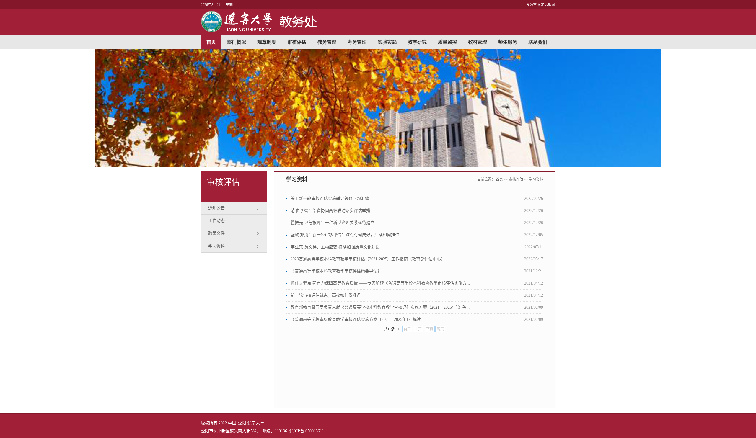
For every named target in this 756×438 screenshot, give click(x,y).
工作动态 (216, 220)
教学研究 (417, 42)
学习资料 (216, 246)
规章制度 (266, 42)
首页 (211, 42)
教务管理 (326, 42)
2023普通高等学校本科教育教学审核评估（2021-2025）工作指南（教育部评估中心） (368, 259)
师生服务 (507, 42)
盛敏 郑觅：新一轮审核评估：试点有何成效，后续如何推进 (345, 235)
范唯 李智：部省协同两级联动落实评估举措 (330, 210)
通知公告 (216, 208)
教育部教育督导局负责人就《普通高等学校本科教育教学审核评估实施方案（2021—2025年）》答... (380, 307)
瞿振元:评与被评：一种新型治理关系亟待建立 (332, 222)
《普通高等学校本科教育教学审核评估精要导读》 (336, 271)
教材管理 (477, 42)
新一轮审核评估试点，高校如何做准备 (326, 295)
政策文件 (216, 233)
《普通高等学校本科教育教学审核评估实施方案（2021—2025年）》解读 (356, 319)
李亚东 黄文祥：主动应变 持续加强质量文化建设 (335, 247)
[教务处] (260, 30)
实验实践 (387, 42)
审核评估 (296, 42)
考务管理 (357, 42)
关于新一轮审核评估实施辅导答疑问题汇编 (330, 198)
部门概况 (236, 42)
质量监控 (447, 42)
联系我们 (537, 42)
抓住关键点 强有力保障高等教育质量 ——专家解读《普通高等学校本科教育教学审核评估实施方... (380, 283)
